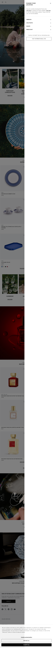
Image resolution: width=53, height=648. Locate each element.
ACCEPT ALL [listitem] (26, 644)
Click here (28, 10)
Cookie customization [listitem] (26, 637)
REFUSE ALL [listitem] (26, 640)
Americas (28, 19)
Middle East (29, 29)
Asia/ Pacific (29, 22)
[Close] (50, 3)
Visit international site (39, 38)
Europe (28, 26)
